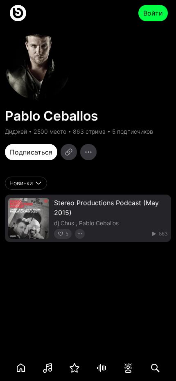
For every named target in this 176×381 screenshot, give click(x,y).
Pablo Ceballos (99, 223)
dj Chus (64, 223)
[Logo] (18, 13)
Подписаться (31, 152)
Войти (153, 13)
